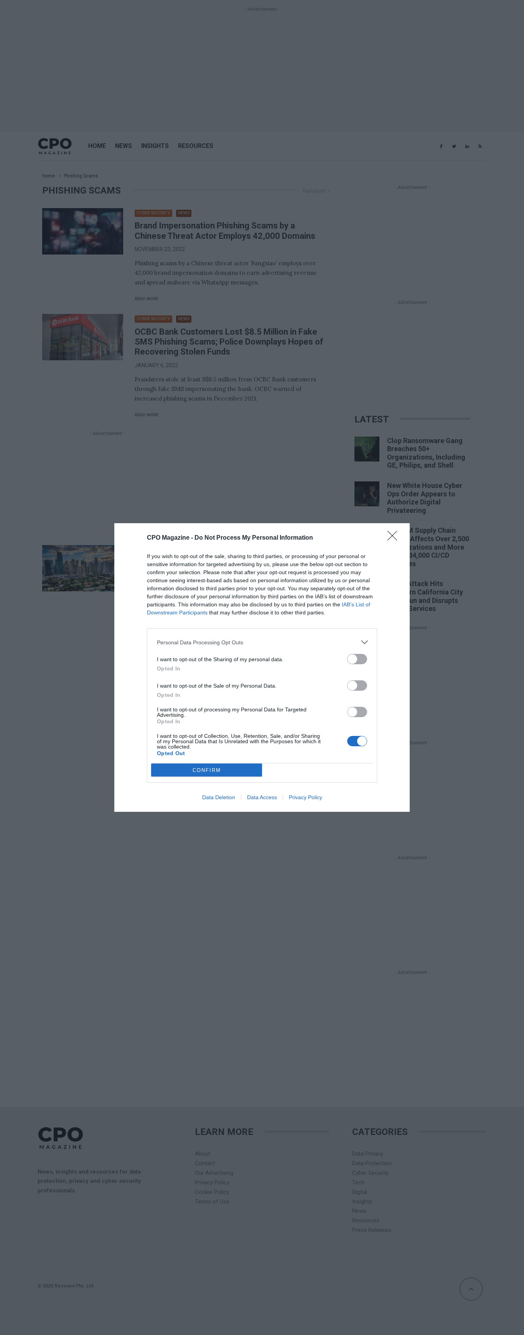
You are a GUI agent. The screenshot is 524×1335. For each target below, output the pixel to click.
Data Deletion (218, 797)
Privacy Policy (305, 797)
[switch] (357, 659)
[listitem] (262, 642)
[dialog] (262, 667)
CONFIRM (207, 770)
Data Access (262, 797)
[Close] (394, 538)
